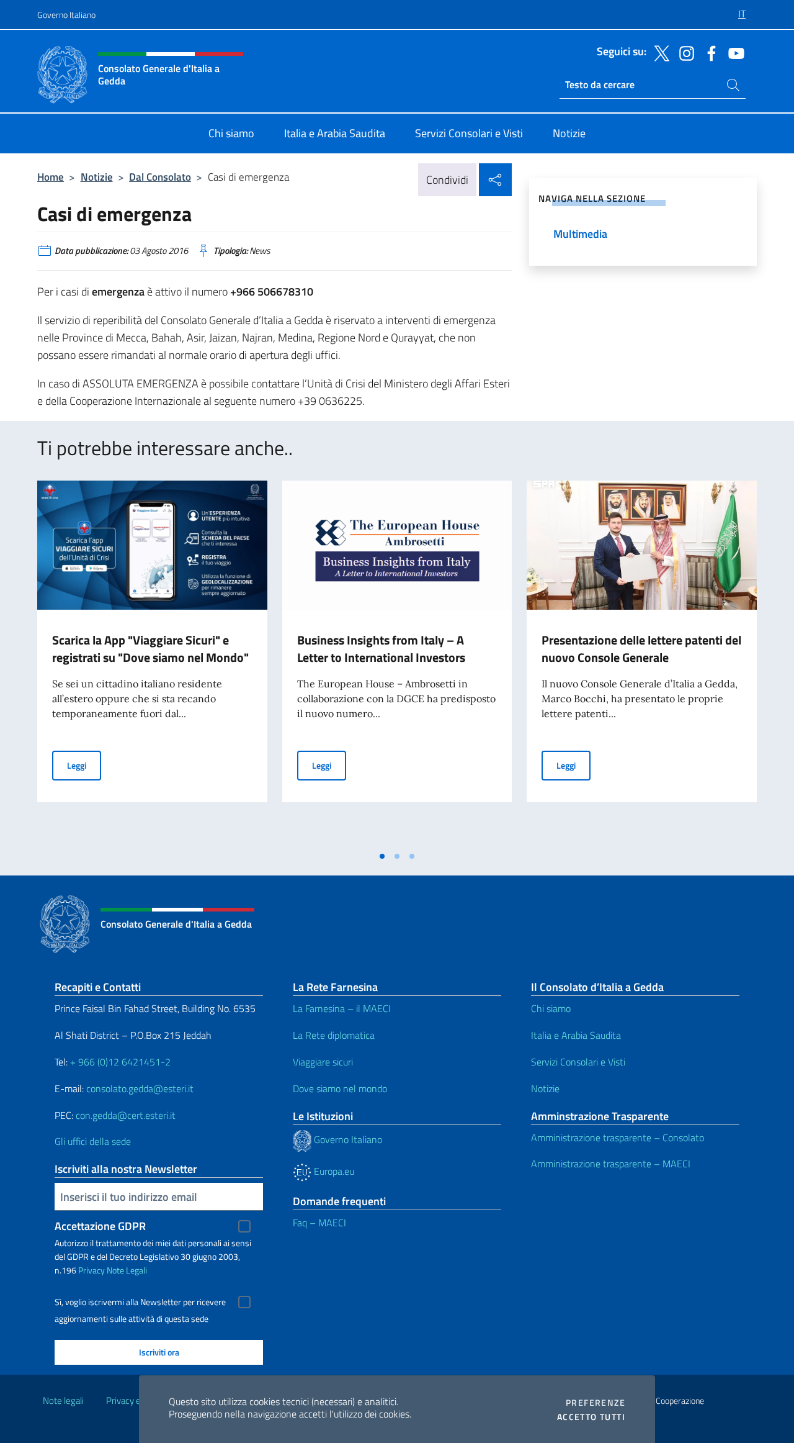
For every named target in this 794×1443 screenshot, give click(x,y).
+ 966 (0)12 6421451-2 (120, 1061)
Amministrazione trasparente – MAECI (610, 1163)
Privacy (91, 1270)
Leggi (84, 765)
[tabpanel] (152, 662)
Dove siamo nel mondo (340, 1088)
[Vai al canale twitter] (658, 52)
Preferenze (595, 1402)
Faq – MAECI (319, 1222)
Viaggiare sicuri (323, 1061)
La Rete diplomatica (334, 1035)
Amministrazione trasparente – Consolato (617, 1137)
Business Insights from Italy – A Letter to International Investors (381, 648)
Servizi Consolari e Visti (578, 1061)
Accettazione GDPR (100, 1226)
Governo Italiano (66, 14)
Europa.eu (332, 1171)
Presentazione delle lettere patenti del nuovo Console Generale (641, 648)
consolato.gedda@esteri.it (140, 1088)
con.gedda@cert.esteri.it (126, 1115)
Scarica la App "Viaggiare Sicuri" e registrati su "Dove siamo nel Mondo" (150, 648)
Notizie (97, 176)
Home (50, 176)
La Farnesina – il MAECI (342, 1008)
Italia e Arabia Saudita (576, 1035)
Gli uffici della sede (93, 1141)
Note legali (63, 1400)
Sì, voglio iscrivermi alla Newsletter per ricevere (140, 1302)
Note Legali (127, 1270)
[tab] (382, 856)
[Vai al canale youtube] (733, 52)
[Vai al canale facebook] (708, 52)
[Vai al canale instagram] (683, 52)
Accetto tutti (591, 1417)
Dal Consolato (160, 176)
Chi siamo (551, 1008)
